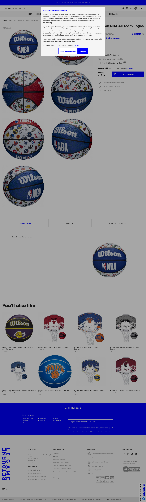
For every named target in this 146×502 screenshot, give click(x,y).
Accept (83, 51)
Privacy (77, 45)
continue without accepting (62, 33)
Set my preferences (68, 51)
